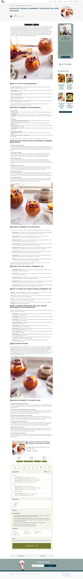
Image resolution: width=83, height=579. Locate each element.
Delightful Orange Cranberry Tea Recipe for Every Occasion (24, 5)
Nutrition (41, 468)
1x (45, 471)
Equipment (24, 468)
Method (33, 468)
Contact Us (66, 1)
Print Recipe (36, 24)
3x (48, 471)
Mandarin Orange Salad (33, 103)
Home (50, 1)
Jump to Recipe (29, 24)
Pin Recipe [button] (35, 450)
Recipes (55, 1)
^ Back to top (12, 574)
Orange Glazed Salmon (43, 103)
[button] (49, 475)
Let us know (28, 546)
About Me (60, 1)
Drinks (14, 5)
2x (46, 471)
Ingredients (15, 468)
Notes (49, 468)
